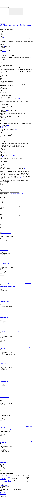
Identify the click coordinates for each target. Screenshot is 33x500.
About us (1, 485)
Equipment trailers (27, 24)
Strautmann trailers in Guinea (4, 483)
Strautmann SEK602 (4, 462)
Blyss (30, 26)
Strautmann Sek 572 (4, 413)
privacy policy (12, 276)
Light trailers (16, 25)
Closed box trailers (11, 25)
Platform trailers (26, 25)
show (1, 232)
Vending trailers (20, 26)
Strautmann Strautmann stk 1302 (6, 366)
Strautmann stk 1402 (4, 250)
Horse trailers (16, 26)
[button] (16, 19)
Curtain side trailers (21, 25)
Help (3, 485)
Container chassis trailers (21, 24)
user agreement (18, 276)
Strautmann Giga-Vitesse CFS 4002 (7, 266)
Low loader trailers (5, 25)
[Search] (16, 11)
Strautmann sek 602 (4, 381)
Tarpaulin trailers (10, 26)
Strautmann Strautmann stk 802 (6, 350)
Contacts (6, 485)
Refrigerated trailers (5, 26)
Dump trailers (8, 24)
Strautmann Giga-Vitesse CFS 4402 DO (7, 286)
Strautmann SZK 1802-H (4, 301)
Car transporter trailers (13, 24)
